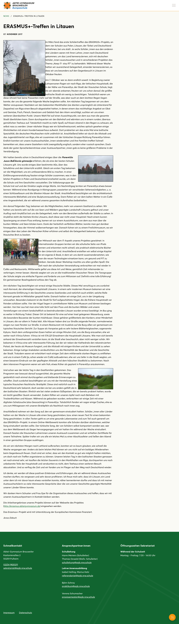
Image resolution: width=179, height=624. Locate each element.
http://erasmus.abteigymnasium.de (22, 506)
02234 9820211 (10, 564)
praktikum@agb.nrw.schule (76, 586)
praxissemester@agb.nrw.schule (78, 596)
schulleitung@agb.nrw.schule (77, 562)
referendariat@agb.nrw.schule (77, 575)
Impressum (9, 612)
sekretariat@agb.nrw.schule (17, 568)
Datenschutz (25, 612)
